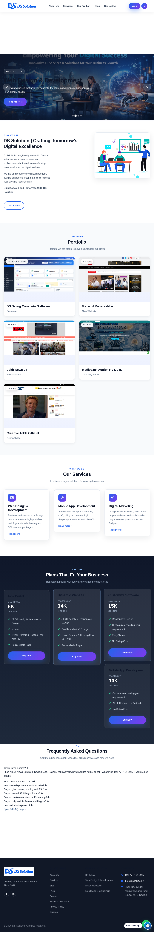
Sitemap (54, 912)
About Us (54, 6)
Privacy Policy (57, 906)
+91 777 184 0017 (134, 875)
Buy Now (26, 655)
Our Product (83, 6)
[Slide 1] (73, 116)
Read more (14, 101)
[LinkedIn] (13, 894)
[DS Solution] (22, 6)
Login (134, 6)
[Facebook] (6, 894)
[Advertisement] (77, 33)
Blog (97, 6)
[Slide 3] (78, 116)
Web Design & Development (99, 880)
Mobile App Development (97, 891)
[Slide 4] (81, 116)
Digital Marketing (93, 885)
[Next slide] (147, 87)
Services (67, 6)
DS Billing (90, 875)
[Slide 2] (76, 116)
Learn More (14, 205)
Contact (53, 896)
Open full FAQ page (14, 809)
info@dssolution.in (134, 881)
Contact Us (110, 6)
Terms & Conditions (59, 901)
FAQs (52, 891)
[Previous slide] (7, 87)
